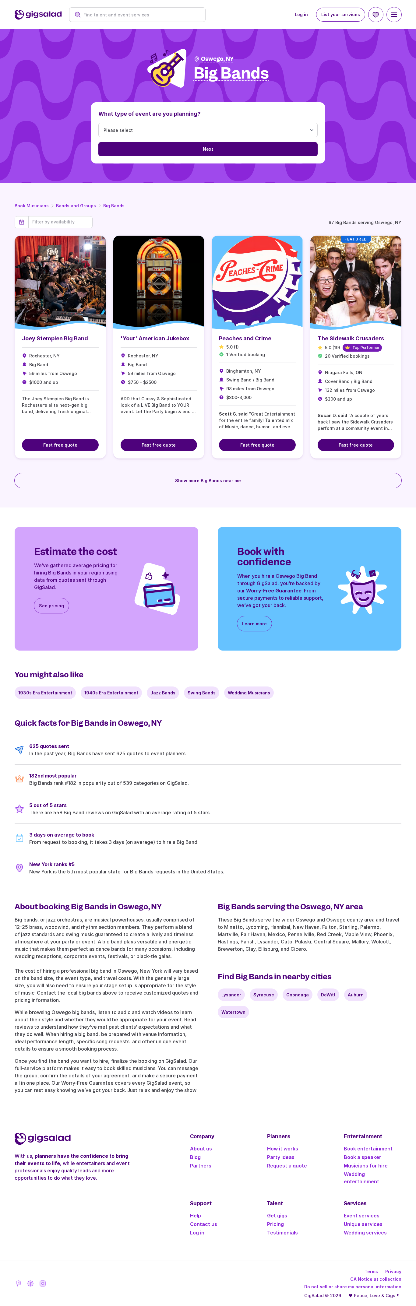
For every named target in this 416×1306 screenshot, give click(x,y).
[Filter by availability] (60, 221)
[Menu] (394, 14)
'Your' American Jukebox (155, 338)
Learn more (254, 623)
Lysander (231, 994)
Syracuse (263, 994)
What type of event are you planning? (149, 114)
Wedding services (365, 1233)
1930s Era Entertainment (45, 692)
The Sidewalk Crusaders (351, 338)
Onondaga (297, 994)
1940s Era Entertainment (111, 692)
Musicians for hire (366, 1166)
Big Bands (114, 205)
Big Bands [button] (231, 73)
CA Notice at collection (375, 1279)
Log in (301, 14)
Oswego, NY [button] (217, 59)
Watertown (233, 1012)
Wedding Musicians (249, 692)
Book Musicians (32, 205)
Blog (195, 1157)
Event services (361, 1216)
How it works (282, 1149)
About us (201, 1149)
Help (195, 1216)
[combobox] (140, 14)
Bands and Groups (76, 205)
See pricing (51, 605)
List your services (340, 14)
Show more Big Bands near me (208, 480)
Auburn (356, 994)
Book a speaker (362, 1157)
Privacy (393, 1271)
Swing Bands (202, 692)
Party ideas (280, 1157)
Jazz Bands (162, 692)
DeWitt (328, 994)
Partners (200, 1166)
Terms (371, 1271)
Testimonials (282, 1233)
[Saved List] (375, 14)
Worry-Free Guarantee (273, 591)
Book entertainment (368, 1149)
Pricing (275, 1224)
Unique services (363, 1224)
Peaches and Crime (245, 338)
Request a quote (287, 1166)
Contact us (203, 1224)
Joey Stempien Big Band (55, 338)
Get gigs (277, 1216)
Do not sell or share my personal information (352, 1286)
